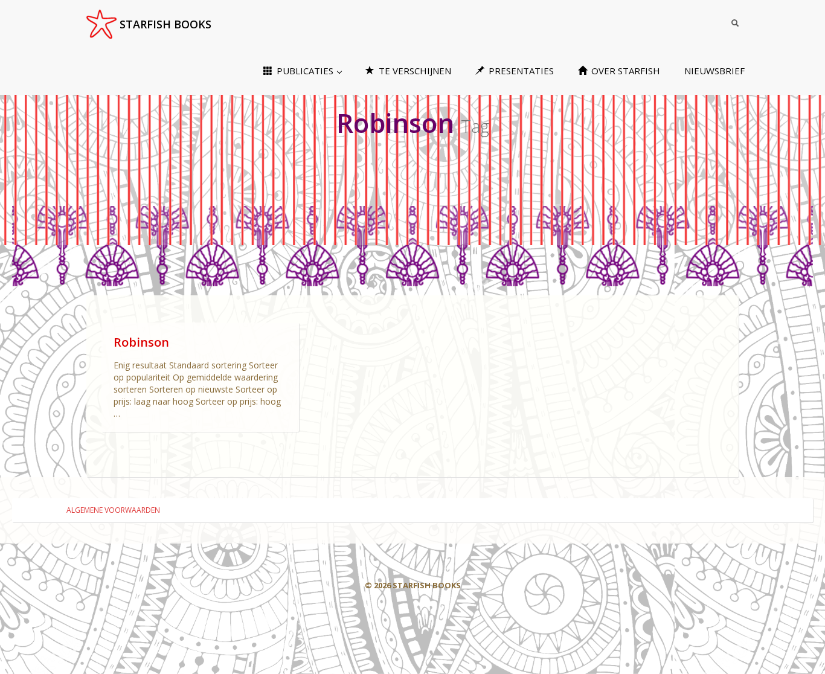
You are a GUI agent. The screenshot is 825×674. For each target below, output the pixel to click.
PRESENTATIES (520, 71)
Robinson (141, 342)
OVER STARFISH (624, 71)
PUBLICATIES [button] (305, 71)
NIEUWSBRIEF (714, 71)
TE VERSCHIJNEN (413, 71)
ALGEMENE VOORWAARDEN (113, 510)
